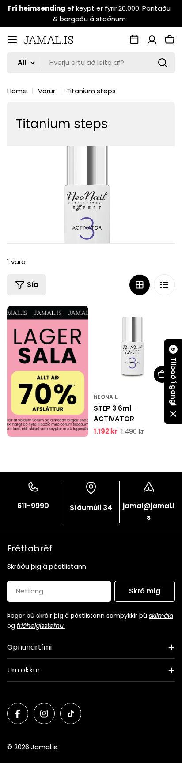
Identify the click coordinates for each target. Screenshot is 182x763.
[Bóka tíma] (134, 39)
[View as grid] (139, 284)
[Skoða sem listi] (164, 284)
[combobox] (91, 62)
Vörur (46, 90)
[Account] (152, 39)
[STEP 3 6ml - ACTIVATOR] (134, 346)
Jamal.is (44, 747)
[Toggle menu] (12, 39)
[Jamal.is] (47, 371)
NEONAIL (106, 396)
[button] (173, 381)
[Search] (162, 62)
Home (17, 90)
